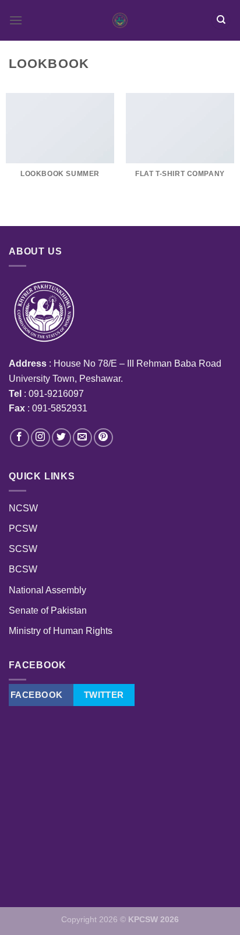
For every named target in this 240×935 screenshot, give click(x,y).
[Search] (220, 20)
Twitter (104, 695)
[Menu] (16, 20)
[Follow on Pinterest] (103, 437)
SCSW (23, 549)
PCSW (23, 528)
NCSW (23, 508)
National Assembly (47, 590)
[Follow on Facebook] (19, 437)
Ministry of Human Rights (60, 631)
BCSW (23, 569)
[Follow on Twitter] (61, 437)
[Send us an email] (82, 437)
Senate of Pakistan (48, 610)
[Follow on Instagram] (40, 437)
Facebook (36, 695)
